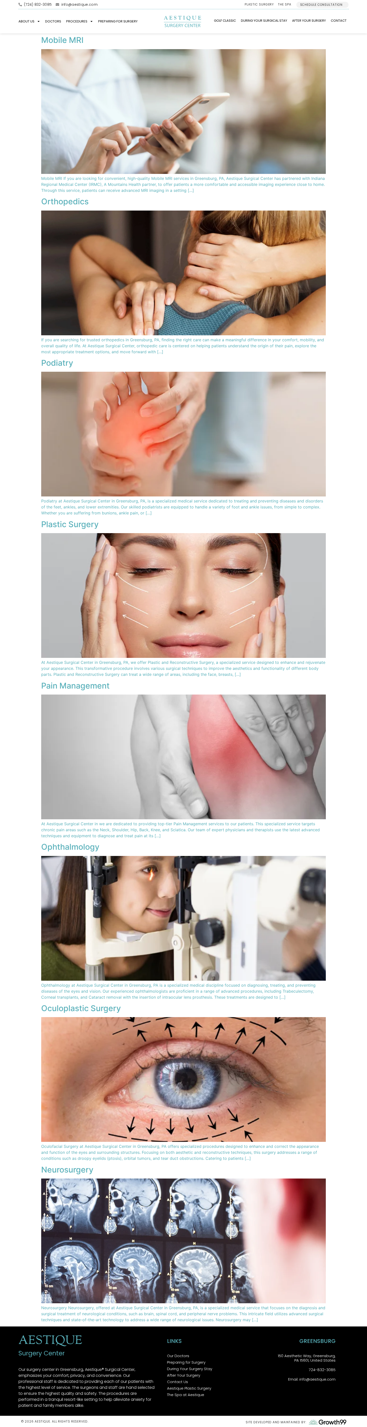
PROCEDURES (76, 21)
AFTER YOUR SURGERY (309, 20)
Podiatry (57, 363)
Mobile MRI (62, 40)
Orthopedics (65, 201)
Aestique (50, 1341)
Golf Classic (225, 20)
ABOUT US (26, 21)
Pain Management (75, 686)
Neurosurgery (67, 1170)
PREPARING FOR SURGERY (118, 21)
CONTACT (339, 20)
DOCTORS (53, 21)
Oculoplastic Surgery (81, 1008)
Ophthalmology (70, 847)
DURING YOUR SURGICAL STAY (264, 20)
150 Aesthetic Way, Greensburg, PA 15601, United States (307, 1358)
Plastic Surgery (70, 524)
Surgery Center (41, 1353)
